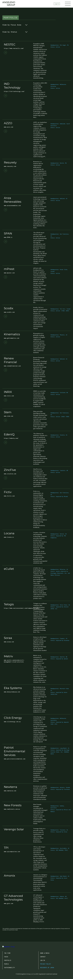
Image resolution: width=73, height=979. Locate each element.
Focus (6, 957)
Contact (43, 957)
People (6, 964)
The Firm (7, 953)
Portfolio (7, 960)
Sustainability (9, 967)
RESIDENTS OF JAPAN (47, 967)
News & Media (44, 953)
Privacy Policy (45, 964)
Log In (57, 4)
